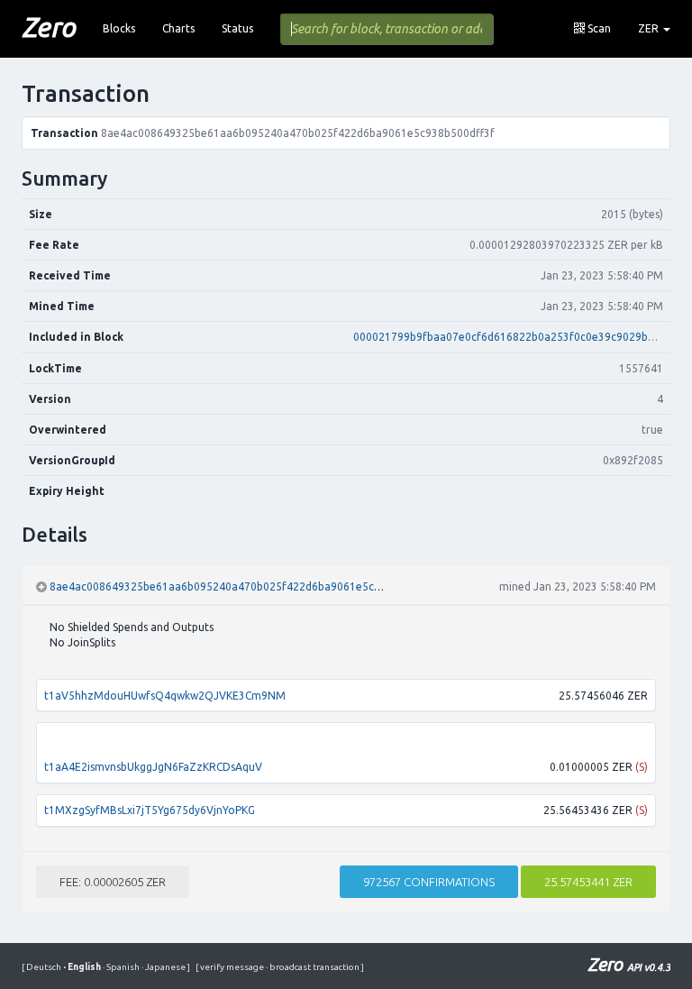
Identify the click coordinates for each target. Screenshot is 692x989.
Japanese (164, 967)
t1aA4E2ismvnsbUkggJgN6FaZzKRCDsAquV (153, 767)
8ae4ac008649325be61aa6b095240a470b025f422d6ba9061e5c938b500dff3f (246, 586)
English (83, 967)
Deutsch (44, 967)
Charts (178, 28)
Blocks (119, 28)
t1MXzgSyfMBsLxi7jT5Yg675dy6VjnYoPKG (149, 810)
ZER (649, 28)
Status (237, 28)
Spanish (122, 967)
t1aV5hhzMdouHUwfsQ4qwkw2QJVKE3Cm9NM (165, 695)
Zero (49, 27)
